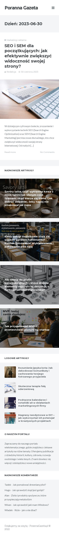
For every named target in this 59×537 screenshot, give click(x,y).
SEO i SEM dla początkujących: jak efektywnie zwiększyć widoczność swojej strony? (28, 56)
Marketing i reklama (16, 40)
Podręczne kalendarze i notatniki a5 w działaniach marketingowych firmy (34, 402)
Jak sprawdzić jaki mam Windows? (31, 504)
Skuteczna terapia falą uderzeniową (32, 388)
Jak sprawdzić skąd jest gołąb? (28, 490)
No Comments (47, 152)
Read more (10, 152)
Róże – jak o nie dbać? (26, 510)
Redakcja (11, 72)
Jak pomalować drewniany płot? (29, 484)
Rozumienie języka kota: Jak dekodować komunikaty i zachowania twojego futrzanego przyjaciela (35, 372)
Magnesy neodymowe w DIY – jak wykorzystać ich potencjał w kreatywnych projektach (36, 418)
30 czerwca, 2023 (29, 72)
